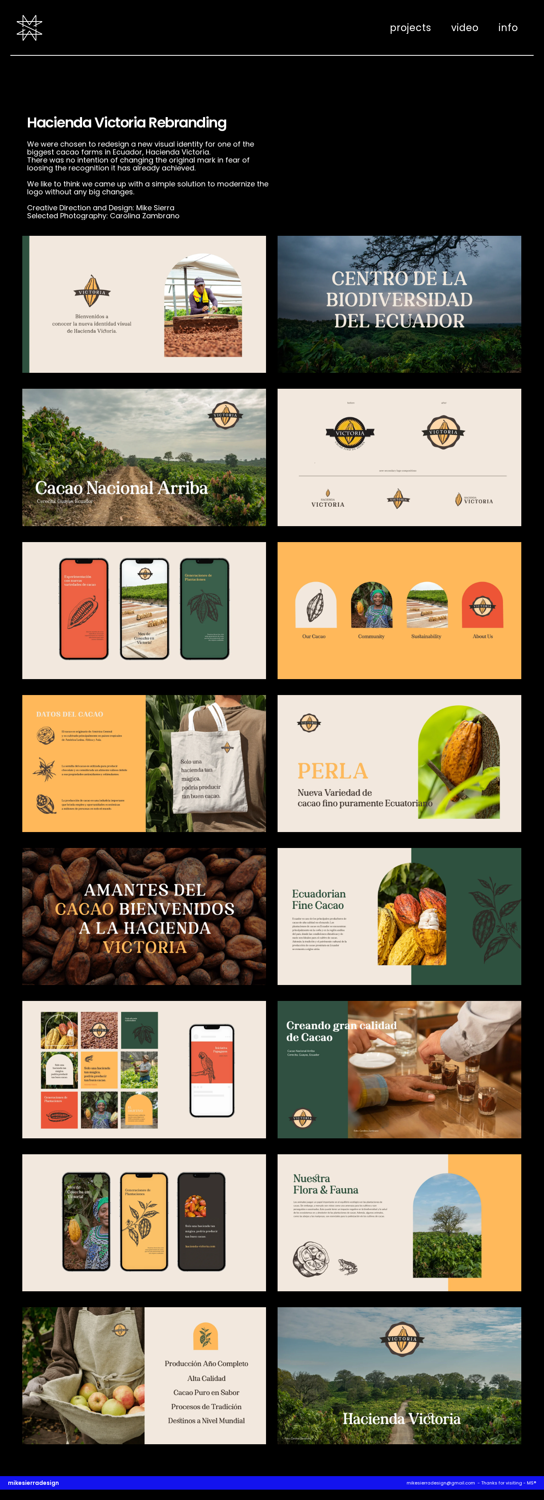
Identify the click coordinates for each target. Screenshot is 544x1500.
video (465, 27)
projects (410, 27)
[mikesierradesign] (29, 29)
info (508, 27)
